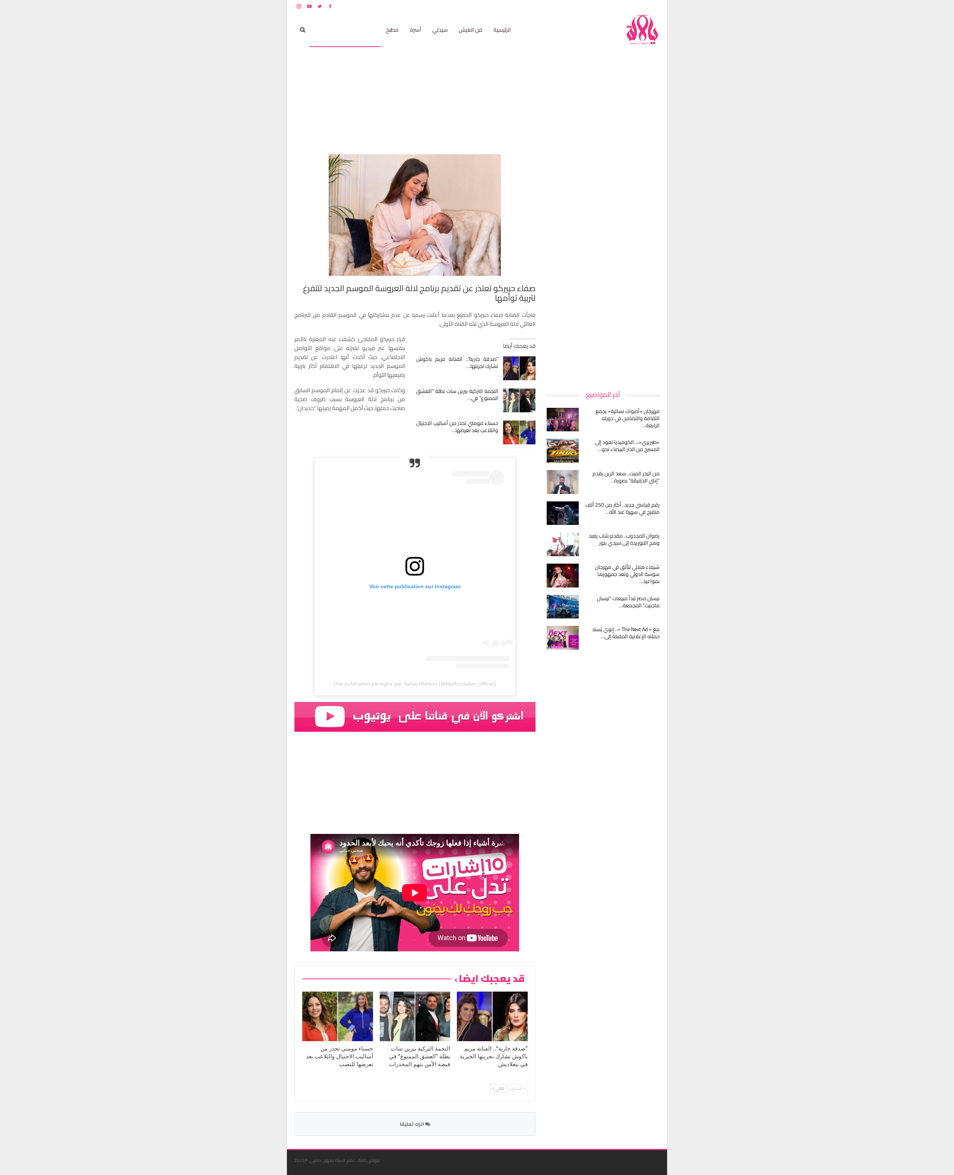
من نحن (654, 6)
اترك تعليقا (412, 1123)
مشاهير (366, 29)
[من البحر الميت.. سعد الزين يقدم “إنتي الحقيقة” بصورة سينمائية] (563, 482)
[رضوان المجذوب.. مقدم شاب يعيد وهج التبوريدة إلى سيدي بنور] (563, 544)
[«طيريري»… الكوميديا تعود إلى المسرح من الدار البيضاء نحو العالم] (563, 451)
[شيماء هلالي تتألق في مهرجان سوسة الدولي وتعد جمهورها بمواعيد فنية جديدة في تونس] (563, 576)
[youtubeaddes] (415, 716)
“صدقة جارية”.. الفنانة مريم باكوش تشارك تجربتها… (457, 362)
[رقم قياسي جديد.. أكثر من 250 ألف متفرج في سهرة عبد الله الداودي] (563, 513)
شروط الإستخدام (588, 6)
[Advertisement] (604, 266)
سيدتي (440, 29)
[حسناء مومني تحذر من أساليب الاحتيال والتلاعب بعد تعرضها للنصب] (519, 432)
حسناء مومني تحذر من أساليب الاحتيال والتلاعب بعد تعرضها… (457, 426)
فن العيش (470, 29)
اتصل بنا (612, 6)
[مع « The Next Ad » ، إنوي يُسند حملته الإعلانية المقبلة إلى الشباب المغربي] (563, 638)
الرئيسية (502, 29)
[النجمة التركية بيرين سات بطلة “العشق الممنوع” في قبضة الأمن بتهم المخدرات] (519, 400)
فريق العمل (633, 6)
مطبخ (392, 29)
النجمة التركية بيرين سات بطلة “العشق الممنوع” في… (457, 394)
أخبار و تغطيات (330, 29)
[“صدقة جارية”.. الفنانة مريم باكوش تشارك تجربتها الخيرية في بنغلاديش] (519, 368)
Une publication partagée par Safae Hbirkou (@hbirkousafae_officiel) (415, 684)
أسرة (415, 29)
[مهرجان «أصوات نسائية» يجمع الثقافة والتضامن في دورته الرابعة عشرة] (563, 420)
